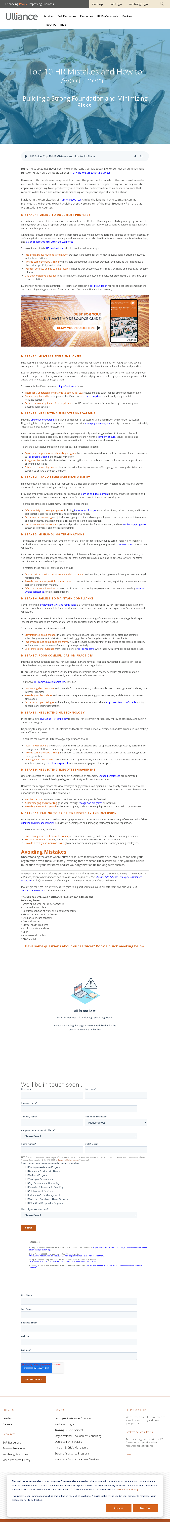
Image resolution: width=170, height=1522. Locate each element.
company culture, (106, 436)
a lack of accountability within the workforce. (50, 241)
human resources (71, 199)
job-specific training (38, 456)
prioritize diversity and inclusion (37, 822)
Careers (7, 1424)
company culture (125, 544)
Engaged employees (109, 775)
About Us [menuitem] (50, 24)
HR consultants (86, 648)
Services (60, 1409)
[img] (135, 156)
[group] (85, 156)
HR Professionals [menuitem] (107, 16)
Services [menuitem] (48, 16)
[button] (26, 156)
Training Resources (14, 1448)
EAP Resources (12, 1442)
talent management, (58, 763)
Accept (119, 1508)
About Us (8, 1409)
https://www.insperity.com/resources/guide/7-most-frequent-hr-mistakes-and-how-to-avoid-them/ (66, 1256)
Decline (145, 1508)
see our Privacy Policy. (127, 1489)
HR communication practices (49, 681)
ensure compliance (93, 396)
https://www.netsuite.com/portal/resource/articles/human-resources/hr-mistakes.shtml (62, 1261)
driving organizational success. (92, 172)
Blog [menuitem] (63, 24)
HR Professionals (136, 1409)
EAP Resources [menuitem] (67, 16)
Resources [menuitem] (86, 16)
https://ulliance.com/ (32, 890)
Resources (9, 1434)
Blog (128, 1454)
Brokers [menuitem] (127, 16)
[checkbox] (86, 1185)
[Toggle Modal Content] (162, 3)
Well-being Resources (15, 1454)
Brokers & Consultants (139, 1432)
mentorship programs (134, 524)
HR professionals (55, 248)
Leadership (9, 1418)
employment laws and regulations (58, 604)
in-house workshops (85, 510)
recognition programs (91, 802)
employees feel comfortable (121, 702)
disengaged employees (97, 423)
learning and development (95, 493)
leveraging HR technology (54, 718)
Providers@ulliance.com (68, 1160)
